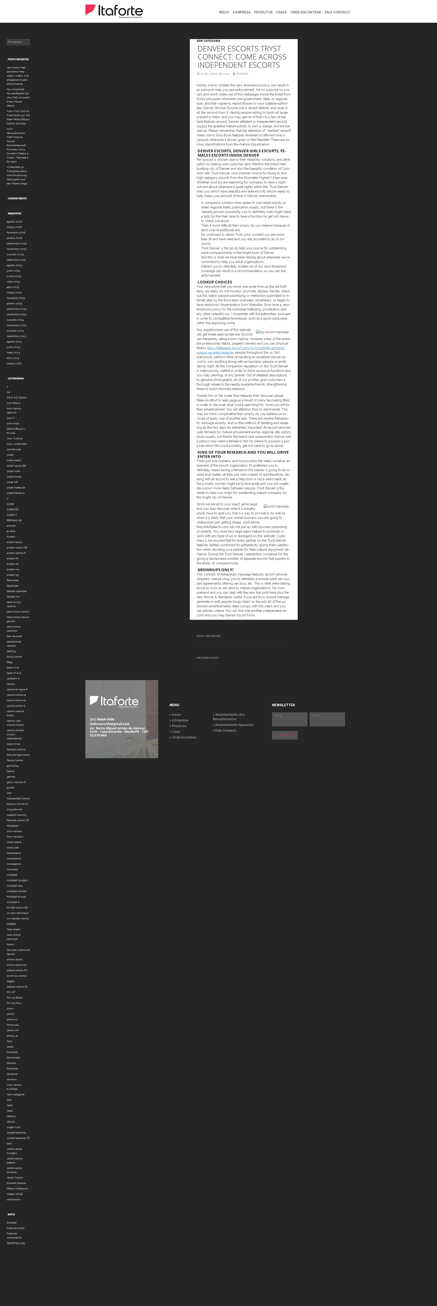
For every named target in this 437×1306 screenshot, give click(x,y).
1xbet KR (12, 482)
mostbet (12, 874)
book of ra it (14, 673)
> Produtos (178, 726)
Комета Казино (16, 1183)
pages (10, 981)
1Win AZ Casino (16, 397)
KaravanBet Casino (18, 798)
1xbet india (13, 471)
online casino (15, 959)
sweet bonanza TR (18, 1138)
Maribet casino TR (18, 820)
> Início (175, 714)
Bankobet (13, 580)
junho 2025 (14, 276)
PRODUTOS (263, 12)
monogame (14, 864)
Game (10, 771)
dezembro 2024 (17, 308)
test (9, 1143)
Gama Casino (15, 760)
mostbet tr (13, 902)
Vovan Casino (15, 1177)
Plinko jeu (13, 1024)
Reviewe (12, 1068)
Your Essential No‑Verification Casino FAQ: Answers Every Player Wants (18, 97)
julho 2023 (13, 347)
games (11, 776)
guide (10, 787)
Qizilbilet (12, 1052)
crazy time (13, 744)
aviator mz (13, 569)
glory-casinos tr (16, 782)
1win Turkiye (15, 438)
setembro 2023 (16, 336)
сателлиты (13, 1199)
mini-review (14, 831)
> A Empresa (179, 720)
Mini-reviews (15, 836)
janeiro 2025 (14, 303)
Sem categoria (208, 41)
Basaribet (12, 585)
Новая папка (15, 1194)
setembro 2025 (16, 259)
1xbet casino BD (16, 465)
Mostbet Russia (16, 896)
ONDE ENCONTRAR (305, 12)
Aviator (11, 536)
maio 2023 (13, 352)
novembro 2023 (16, 325)
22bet (10, 503)
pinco (10, 1008)
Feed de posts (15, 1228)
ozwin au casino (17, 975)
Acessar (12, 1222)
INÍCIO (224, 12)
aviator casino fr (16, 553)
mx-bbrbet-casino (18, 918)
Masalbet (12, 825)
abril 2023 (13, 358)
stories (11, 1121)
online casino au (17, 964)
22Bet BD (13, 509)
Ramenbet (13, 1057)
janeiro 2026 (14, 238)
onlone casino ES (17, 970)
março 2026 (14, 227)
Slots (10, 1105)
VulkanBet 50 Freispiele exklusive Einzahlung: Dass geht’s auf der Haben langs (17, 175)
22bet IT (12, 514)
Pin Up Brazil (15, 997)
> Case (175, 731)
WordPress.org (16, 1243)
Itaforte (242, 73)
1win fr (11, 418)
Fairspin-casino (16, 749)
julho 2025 (13, 270)
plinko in (12, 1019)
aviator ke (13, 563)
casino (11, 684)
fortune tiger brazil (18, 754)
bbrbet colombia (17, 591)
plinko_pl (12, 1035)
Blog (9, 662)
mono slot (13, 847)
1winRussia (14, 449)
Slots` (10, 1110)
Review (11, 1063)
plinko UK (13, 1030)
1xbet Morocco (15, 493)
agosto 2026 (14, 221)
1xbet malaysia (16, 487)
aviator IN (12, 558)
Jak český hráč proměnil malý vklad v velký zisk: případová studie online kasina (18, 75)
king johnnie (14, 809)
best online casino (18, 611)
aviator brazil (14, 542)
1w (8, 392)
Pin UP (11, 992)
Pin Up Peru (14, 1003)
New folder (13, 929)
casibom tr (13, 678)
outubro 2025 (15, 254)
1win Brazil (13, 403)
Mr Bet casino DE (17, 907)
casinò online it (16, 705)
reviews (12, 1079)
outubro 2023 (15, 330)
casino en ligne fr (17, 689)
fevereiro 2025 (16, 298)
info (9, 793)
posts (10, 1046)
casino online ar (16, 700)
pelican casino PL (17, 986)
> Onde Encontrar (183, 737)
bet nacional (14, 636)
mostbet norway (17, 891)
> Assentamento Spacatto (233, 725)
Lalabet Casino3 (16, 814)
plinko (10, 1014)
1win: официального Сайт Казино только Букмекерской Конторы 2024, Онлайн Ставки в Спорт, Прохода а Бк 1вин (17, 145)
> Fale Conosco (224, 730)
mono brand (14, 842)
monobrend (14, 858)
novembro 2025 (16, 248)
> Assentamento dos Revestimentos (228, 717)
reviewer (12, 1074)
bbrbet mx (13, 596)
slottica (11, 1116)
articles (11, 525)
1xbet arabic (14, 460)
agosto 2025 (14, 265)
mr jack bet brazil (17, 913)
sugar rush (13, 1127)
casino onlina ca (16, 694)
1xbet (10, 454)
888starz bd (14, 520)
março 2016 (14, 363)
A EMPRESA (242, 12)
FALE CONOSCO (337, 12)
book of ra (13, 667)
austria (11, 531)
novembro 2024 (16, 314)
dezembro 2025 (17, 243)
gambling (12, 765)
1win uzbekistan (17, 443)
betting (11, 651)
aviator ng (13, 574)
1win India (13, 423)
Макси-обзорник (17, 1188)
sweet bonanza (16, 1132)
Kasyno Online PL (17, 804)
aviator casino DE (17, 547)
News (10, 944)
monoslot (12, 869)
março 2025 (14, 292)
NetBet (11, 924)
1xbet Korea (14, 476)
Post (9, 1041)
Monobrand (14, 853)
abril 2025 (13, 287)
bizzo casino (14, 656)
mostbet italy (15, 885)
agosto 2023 (14, 341)
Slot (9, 1099)
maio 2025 (13, 281)
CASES (281, 12)
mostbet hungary (17, 880)
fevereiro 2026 (16, 232)
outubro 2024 (15, 319)
